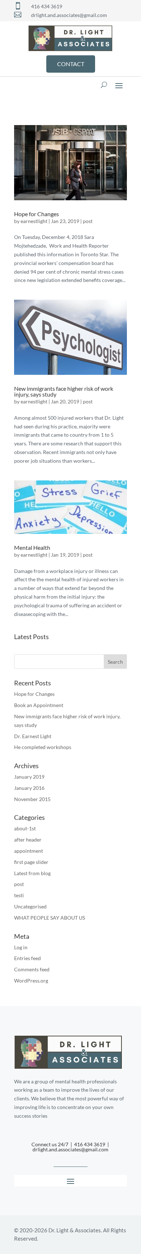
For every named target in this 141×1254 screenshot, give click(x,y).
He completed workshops (42, 747)
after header (28, 839)
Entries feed (27, 958)
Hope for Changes (36, 213)
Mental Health (32, 547)
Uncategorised (30, 906)
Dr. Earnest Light (32, 736)
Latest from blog (32, 873)
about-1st (25, 828)
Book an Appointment (38, 705)
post (88, 221)
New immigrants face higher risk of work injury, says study (63, 391)
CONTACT (70, 63)
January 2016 (29, 788)
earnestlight (34, 221)
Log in (20, 947)
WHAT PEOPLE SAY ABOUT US (49, 918)
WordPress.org (31, 980)
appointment (28, 851)
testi (19, 895)
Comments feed (32, 969)
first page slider (31, 862)
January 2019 (29, 777)
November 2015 (32, 799)
